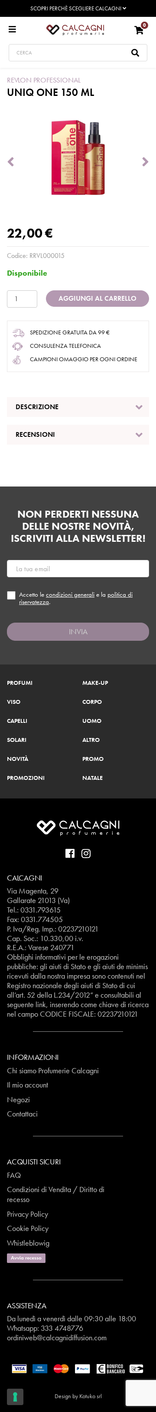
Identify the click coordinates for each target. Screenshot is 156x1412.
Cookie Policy (28, 1228)
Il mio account (27, 1085)
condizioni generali (70, 594)
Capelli (17, 721)
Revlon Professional (44, 80)
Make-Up (95, 683)
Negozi (18, 1099)
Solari (16, 740)
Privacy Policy (27, 1214)
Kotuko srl (90, 1396)
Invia (78, 631)
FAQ (14, 1175)
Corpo (92, 702)
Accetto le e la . (76, 598)
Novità (17, 759)
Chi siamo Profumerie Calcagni (53, 1070)
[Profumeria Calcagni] (75, 29)
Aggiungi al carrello (97, 298)
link (41, 1004)
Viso (13, 702)
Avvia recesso (26, 1257)
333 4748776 (62, 1328)
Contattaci (22, 1114)
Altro (91, 740)
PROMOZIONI (26, 778)
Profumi (19, 683)
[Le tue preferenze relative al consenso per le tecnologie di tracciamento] (15, 1397)
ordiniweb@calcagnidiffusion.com (57, 1337)
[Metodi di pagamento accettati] (78, 1368)
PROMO (93, 759)
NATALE (92, 778)
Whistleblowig (28, 1243)
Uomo (91, 721)
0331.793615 (40, 910)
